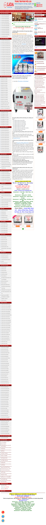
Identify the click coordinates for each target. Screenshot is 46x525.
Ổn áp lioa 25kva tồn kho (5, 139)
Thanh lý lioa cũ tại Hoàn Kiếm (6, 322)
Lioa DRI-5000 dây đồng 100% (40, 66)
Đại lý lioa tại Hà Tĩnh (4, 424)
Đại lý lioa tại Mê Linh (4, 377)
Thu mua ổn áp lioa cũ (4, 257)
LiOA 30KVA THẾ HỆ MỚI (5, 32)
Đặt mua (17, 226)
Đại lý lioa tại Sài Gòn (4, 437)
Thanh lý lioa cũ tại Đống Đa (5, 313)
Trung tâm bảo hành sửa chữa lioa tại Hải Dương (6, 448)
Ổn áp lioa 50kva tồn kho (5, 144)
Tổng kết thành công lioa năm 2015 (39, 47)
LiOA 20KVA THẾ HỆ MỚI (5, 29)
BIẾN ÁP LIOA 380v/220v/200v (5, 76)
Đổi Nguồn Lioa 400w (4, 114)
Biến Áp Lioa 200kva (4, 92)
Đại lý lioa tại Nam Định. (5, 399)
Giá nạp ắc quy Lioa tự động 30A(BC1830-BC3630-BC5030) (6, 164)
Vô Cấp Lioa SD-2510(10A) (5, 173)
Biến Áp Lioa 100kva (4, 88)
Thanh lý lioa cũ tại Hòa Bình (39, 96)
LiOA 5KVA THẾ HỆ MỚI (5, 22)
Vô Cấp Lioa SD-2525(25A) (5, 177)
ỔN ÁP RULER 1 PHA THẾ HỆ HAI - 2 (6, 249)
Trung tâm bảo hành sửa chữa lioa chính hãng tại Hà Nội (6, 457)
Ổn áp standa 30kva (4, 232)
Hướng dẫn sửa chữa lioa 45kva (40, 101)
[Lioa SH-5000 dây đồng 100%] (40, 121)
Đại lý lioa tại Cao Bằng (5, 411)
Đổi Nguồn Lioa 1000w (5, 117)
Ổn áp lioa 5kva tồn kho (5, 130)
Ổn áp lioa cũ (3, 252)
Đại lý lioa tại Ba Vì (4, 375)
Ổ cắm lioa (3, 192)
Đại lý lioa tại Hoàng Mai (5, 363)
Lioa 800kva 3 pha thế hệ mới (6, 70)
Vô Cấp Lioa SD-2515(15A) (5, 175)
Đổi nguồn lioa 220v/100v (5, 110)
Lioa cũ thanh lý (37, 91)
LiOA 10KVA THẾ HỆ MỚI (5, 25)
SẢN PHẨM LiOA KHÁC (4, 265)
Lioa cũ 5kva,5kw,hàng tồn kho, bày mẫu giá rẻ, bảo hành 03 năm (6, 467)
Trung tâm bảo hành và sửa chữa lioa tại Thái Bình (6, 446)
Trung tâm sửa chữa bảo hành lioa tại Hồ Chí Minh (6, 472)
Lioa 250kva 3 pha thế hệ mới (6, 61)
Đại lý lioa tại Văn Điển (4, 370)
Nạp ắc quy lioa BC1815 (5, 157)
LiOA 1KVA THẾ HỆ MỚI (5, 16)
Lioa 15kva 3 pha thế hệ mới (5, 45)
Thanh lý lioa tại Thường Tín (5, 329)
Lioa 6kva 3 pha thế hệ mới (5, 42)
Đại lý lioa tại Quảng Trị (5, 428)
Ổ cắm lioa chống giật (4, 202)
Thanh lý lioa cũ (4, 302)
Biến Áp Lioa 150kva (4, 90)
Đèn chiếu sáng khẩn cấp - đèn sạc (6, 292)
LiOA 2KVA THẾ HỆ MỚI (5, 18)
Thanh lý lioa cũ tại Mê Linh (5, 334)
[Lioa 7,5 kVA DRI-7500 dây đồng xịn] (40, 146)
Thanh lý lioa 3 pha (4, 343)
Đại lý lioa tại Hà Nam (4, 401)
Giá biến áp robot (4, 272)
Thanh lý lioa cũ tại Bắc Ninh (39, 100)
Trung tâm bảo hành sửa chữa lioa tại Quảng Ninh (6, 462)
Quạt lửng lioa (3, 212)
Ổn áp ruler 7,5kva (4, 239)
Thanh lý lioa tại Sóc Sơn (5, 336)
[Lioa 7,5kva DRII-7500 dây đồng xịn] (40, 133)
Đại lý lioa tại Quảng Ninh (5, 388)
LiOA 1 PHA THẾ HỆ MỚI (4, 13)
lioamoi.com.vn (17, 138)
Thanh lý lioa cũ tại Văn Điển (5, 327)
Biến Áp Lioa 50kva (4, 85)
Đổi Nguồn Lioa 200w (4, 112)
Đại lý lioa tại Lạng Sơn (5, 406)
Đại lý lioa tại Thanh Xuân (5, 352)
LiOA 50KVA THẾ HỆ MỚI (5, 34)
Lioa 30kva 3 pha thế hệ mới (5, 49)
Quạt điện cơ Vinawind (4, 219)
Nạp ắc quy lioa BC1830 (5, 155)
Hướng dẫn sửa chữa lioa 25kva (40, 105)
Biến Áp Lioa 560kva (4, 99)
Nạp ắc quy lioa (4, 154)
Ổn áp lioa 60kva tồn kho (5, 146)
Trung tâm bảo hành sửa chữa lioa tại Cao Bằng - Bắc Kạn (6, 460)
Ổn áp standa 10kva (4, 226)
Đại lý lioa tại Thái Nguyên (5, 417)
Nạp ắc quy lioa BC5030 (5, 161)
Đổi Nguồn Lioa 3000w (5, 124)
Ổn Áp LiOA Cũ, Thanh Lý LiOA (6, 254)
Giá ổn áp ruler (3, 268)
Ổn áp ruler (3, 234)
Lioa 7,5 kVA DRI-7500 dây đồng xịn (41, 150)
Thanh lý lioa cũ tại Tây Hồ (5, 316)
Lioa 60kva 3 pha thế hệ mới (5, 52)
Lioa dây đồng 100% (4, 36)
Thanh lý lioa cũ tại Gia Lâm (5, 304)
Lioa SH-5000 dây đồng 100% (40, 68)
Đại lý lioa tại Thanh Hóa (5, 421)
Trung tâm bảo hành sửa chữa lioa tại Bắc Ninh (6, 450)
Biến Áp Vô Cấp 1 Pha (4, 104)
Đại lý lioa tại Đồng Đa (4, 356)
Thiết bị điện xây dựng (4, 206)
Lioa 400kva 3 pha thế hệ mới (6, 65)
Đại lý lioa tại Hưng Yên (5, 392)
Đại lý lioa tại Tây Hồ (4, 359)
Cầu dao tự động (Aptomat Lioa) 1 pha (6, 186)
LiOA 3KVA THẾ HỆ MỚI (5, 20)
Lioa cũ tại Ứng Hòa (38, 104)
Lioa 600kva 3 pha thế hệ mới (6, 68)
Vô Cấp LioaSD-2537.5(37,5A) (6, 179)
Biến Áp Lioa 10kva (4, 78)
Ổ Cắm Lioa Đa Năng (4, 204)
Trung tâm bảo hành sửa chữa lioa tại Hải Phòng (6, 464)
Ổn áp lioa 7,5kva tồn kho (5, 132)
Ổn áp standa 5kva (4, 223)
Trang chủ (15, 22)
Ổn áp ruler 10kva (4, 241)
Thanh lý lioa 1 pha (4, 341)
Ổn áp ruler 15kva (4, 243)
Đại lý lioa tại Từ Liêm (4, 361)
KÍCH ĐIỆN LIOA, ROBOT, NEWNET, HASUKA (5, 298)
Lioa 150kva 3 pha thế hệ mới (6, 58)
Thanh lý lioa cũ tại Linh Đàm (5, 325)
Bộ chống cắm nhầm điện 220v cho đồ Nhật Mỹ (6, 278)
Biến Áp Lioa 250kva (4, 94)
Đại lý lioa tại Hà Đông (4, 354)
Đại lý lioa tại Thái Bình (4, 397)
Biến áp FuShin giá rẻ (4, 281)
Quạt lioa (2, 208)
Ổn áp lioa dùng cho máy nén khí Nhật (40, 93)
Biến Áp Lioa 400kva (4, 97)
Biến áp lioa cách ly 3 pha (5, 106)
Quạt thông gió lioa (4, 217)
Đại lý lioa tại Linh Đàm (5, 368)
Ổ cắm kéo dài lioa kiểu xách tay (6, 199)
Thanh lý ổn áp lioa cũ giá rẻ (5, 259)
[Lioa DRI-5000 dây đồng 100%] (40, 109)
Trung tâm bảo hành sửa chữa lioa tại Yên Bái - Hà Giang (6, 453)
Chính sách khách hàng (38, 85)
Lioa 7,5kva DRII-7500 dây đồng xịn (40, 138)
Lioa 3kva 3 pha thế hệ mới (5, 40)
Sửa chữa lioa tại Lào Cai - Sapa (6, 468)
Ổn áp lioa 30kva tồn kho (5, 141)
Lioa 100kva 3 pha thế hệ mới (6, 56)
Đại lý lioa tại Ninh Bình (5, 404)
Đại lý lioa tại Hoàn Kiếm (5, 365)
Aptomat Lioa (3, 183)
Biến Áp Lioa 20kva (4, 81)
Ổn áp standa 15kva (4, 228)
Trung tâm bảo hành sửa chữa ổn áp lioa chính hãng (6, 481)
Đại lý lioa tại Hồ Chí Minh (5, 435)
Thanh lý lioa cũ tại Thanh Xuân (6, 309)
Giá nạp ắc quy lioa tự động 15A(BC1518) (5, 167)
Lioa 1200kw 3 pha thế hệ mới (6, 74)
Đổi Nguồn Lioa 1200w (5, 119)
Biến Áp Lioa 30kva (4, 83)
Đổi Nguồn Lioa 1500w (5, 121)
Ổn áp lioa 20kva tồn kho (5, 137)
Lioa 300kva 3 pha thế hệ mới (6, 63)
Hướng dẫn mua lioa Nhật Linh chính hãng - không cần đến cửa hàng (40, 87)
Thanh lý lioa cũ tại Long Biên (5, 306)
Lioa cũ (2, 261)
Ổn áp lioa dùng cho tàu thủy (5, 441)
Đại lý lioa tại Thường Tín (5, 372)
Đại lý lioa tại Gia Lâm (4, 349)
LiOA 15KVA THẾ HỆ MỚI (5, 27)
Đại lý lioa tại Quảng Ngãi (5, 433)
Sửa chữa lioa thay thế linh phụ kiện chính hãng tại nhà (40, 76)
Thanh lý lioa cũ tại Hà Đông (5, 311)
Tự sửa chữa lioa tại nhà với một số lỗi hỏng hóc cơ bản (6, 474)
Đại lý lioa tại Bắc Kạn (4, 413)
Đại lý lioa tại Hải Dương (5, 390)
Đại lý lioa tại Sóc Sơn (4, 379)
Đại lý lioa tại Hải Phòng (5, 395)
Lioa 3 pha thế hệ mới (4, 38)
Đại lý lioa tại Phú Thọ (4, 415)
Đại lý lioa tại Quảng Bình (5, 426)
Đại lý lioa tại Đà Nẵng (4, 431)
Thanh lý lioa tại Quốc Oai (5, 338)
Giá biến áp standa (4, 274)
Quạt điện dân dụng (4, 215)
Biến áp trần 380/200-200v (5, 284)
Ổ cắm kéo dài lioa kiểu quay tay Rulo (6, 196)
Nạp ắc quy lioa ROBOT (5, 295)
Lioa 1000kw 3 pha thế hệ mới (6, 72)
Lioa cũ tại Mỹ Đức (3, 442)
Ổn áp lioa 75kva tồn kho (5, 148)
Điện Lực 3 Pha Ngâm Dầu (5, 108)
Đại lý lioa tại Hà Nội (4, 345)
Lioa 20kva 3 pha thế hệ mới (5, 47)
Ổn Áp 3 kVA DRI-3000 (39, 61)
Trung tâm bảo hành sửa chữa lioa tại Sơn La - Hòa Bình (6, 455)
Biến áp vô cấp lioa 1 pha (5, 170)
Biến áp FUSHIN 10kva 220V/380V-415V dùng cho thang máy (40, 78)
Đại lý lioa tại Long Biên (5, 347)
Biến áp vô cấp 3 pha (4, 101)
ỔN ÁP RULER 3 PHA (4, 246)
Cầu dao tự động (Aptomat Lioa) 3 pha (6, 189)
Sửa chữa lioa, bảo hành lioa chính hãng (5, 287)
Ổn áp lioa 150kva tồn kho (5, 151)
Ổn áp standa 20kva (4, 230)
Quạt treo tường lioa (4, 210)
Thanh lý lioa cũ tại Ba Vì (5, 332)
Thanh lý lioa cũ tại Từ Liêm (5, 318)
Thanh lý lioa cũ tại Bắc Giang (39, 97)
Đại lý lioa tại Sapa (4, 408)
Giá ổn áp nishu (3, 270)
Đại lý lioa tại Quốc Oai (4, 381)
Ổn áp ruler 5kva (4, 237)
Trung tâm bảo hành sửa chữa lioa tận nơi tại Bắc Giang (6, 479)
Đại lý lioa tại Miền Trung (5, 419)
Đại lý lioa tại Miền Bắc (5, 385)
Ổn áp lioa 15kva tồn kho (5, 135)
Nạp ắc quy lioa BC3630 (5, 159)
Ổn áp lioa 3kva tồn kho (5, 128)
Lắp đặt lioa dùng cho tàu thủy (39, 82)
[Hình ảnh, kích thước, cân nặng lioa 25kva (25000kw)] (28, 219)
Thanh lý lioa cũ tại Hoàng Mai (6, 320)
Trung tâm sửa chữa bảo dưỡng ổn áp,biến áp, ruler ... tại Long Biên (6, 476)
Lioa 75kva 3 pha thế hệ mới (5, 54)
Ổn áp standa (3, 221)
